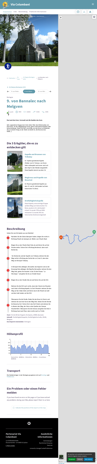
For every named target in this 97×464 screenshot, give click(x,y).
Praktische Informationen (37, 12)
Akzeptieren (72, 459)
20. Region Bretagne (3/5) (29, 78)
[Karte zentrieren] (60, 17)
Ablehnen (79, 459)
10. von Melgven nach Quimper (43, 91)
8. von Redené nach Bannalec (16, 91)
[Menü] (93, 4)
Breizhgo (44, 375)
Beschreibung (23, 12)
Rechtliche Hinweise (45, 443)
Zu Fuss (18, 78)
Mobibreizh (10, 377)
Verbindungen (47, 441)
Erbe (15, 12)
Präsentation (7, 12)
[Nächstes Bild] (55, 40)
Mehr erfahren (88, 459)
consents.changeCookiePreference (41, 448)
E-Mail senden (10, 446)
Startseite (12, 78)
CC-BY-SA (61, 463)
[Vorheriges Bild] (3, 40)
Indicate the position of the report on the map (31, 408)
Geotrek (49, 445)
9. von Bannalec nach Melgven (30, 91)
